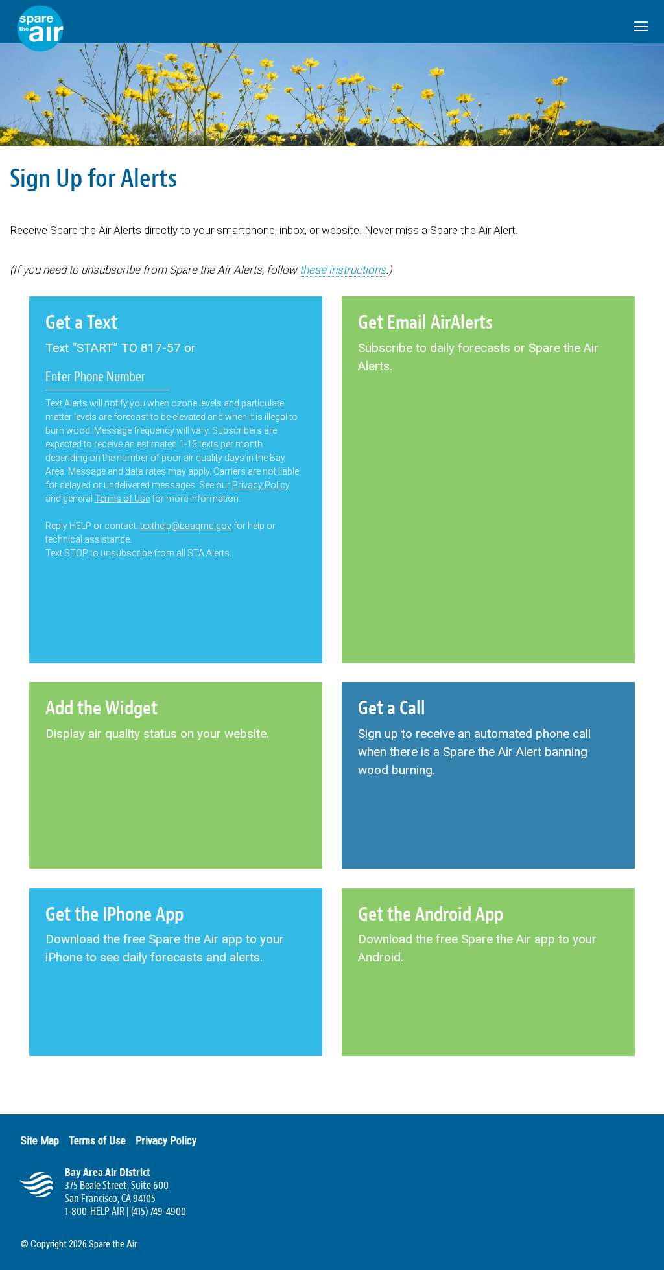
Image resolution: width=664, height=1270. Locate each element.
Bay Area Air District (107, 1172)
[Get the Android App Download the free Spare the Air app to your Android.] (488, 1027)
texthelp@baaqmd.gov (185, 526)
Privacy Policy (261, 485)
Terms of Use (122, 498)
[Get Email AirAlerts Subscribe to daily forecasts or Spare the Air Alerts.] (488, 435)
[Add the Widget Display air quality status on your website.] (157, 803)
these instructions (343, 269)
